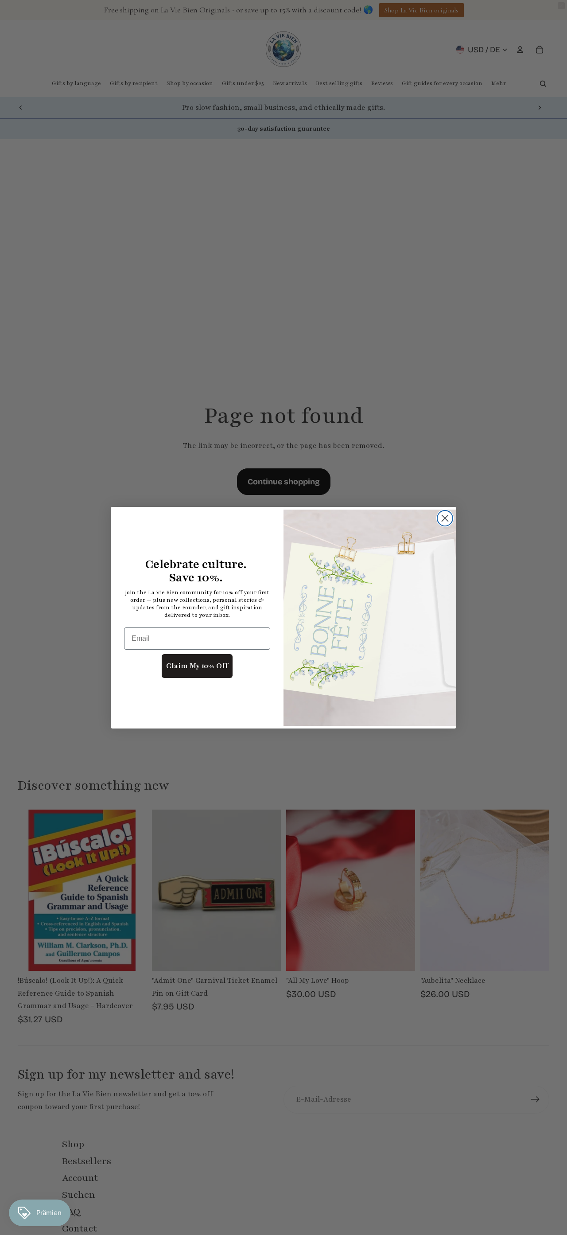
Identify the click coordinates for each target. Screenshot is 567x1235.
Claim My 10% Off (197, 666)
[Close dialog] (445, 518)
